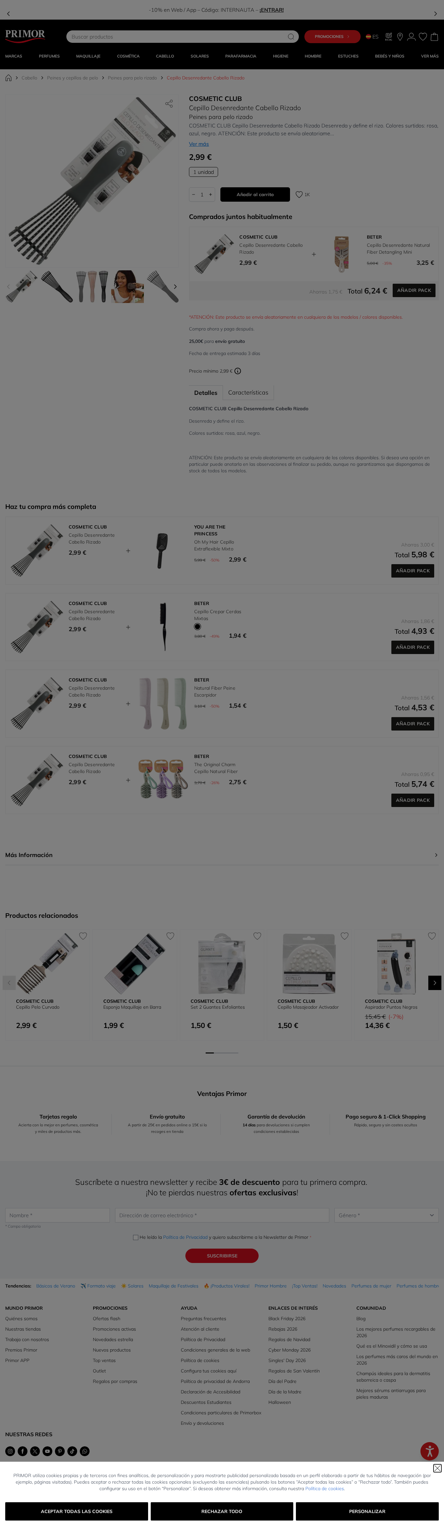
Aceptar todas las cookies (76, 1511)
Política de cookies (324, 1488)
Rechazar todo (221, 1511)
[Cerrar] (437, 1468)
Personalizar (367, 1511)
